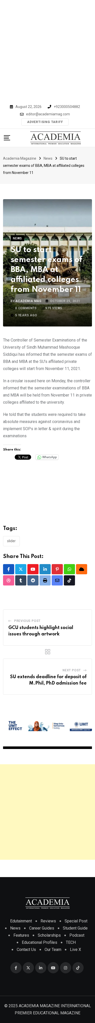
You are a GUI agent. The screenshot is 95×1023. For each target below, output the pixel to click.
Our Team (53, 949)
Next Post (72, 670)
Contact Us (26, 949)
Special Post (76, 921)
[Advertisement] (47, 50)
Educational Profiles (39, 942)
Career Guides (41, 928)
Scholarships (49, 935)
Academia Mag (28, 301)
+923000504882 (67, 107)
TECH (71, 942)
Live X (75, 949)
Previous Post (27, 621)
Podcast (76, 935)
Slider (11, 541)
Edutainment (21, 921)
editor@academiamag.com (48, 114)
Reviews (48, 921)
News (15, 928)
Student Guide (75, 928)
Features (21, 935)
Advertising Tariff (45, 122)
